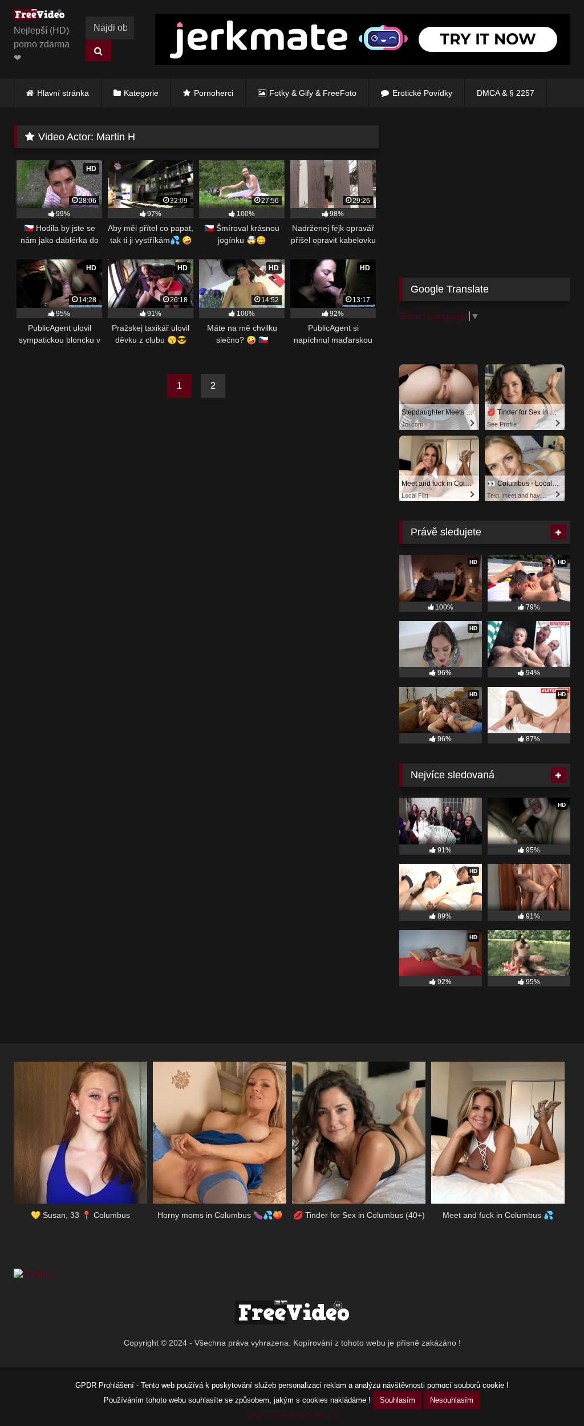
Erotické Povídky (422, 92)
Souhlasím (397, 1400)
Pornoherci (213, 92)
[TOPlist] (33, 1275)
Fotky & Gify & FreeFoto (312, 92)
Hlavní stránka (63, 92)
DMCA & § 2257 (505, 92)
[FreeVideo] (42, 16)
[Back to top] (548, 1392)
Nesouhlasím (451, 1400)
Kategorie (141, 92)
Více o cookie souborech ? (292, 1415)
